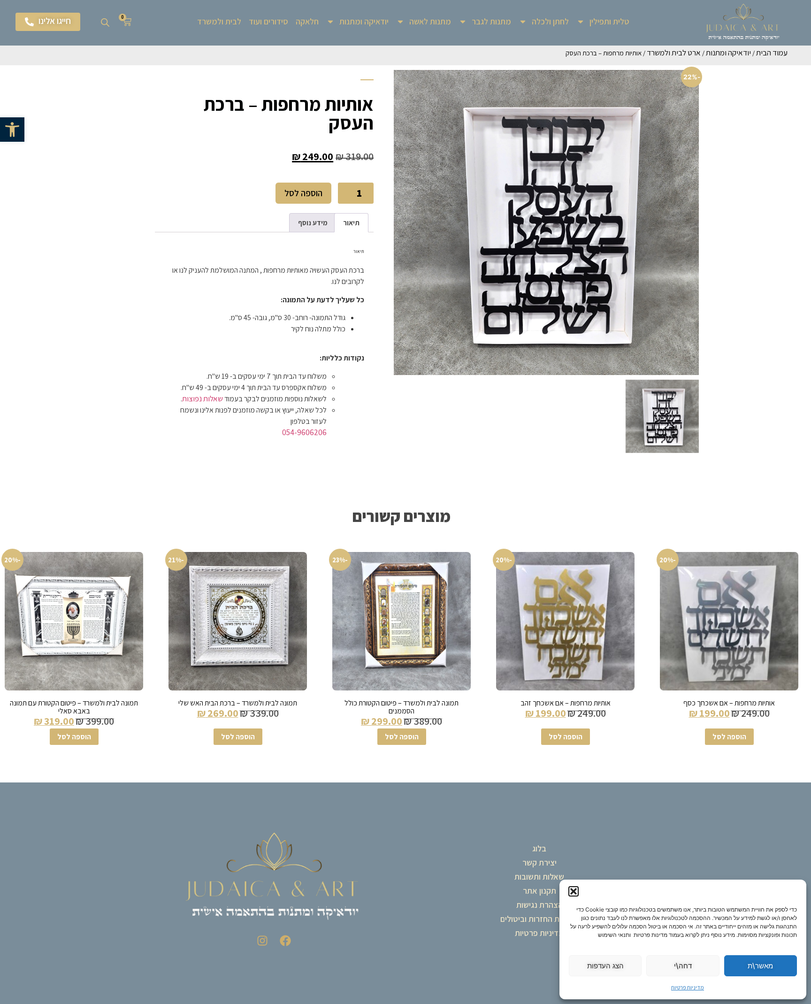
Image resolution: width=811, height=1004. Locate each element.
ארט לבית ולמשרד (674, 52)
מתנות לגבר (491, 21)
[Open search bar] (105, 21)
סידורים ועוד (268, 21)
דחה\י (683, 965)
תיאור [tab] (351, 222)
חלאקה (307, 21)
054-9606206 (304, 432)
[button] (12, 129)
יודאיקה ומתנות (364, 21)
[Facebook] (285, 940)
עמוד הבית (772, 52)
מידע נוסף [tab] (313, 222)
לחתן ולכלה (550, 21)
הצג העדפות (605, 965)
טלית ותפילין (609, 21)
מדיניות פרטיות (687, 987)
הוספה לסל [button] (729, 737)
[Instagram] (262, 940)
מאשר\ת (760, 965)
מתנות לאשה (430, 21)
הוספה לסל (303, 193)
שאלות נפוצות (202, 398)
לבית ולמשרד (219, 21)
